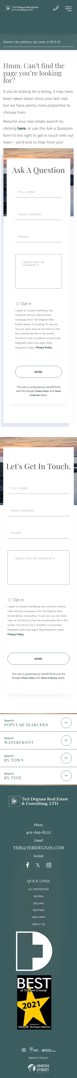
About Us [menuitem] (38, 924)
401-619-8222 (38, 832)
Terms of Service (49, 678)
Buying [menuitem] (38, 896)
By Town (14, 760)
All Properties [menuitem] (38, 889)
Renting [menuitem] (38, 910)
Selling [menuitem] (38, 903)
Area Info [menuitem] (38, 917)
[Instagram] (48, 865)
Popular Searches (26, 724)
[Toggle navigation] (68, 9)
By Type (13, 777)
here (22, 128)
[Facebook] (27, 865)
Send (38, 372)
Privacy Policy (44, 347)
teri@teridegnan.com (38, 848)
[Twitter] (38, 865)
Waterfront (19, 742)
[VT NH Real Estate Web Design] (38, 1068)
